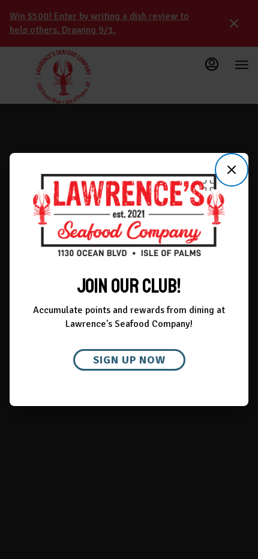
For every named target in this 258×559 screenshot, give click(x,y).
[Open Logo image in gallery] (211, 185)
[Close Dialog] (231, 169)
